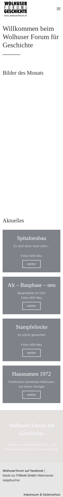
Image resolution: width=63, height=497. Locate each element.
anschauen (31, 112)
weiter (31, 264)
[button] (58, 9)
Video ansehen (31, 198)
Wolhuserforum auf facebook (23, 470)
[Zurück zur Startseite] (15, 9)
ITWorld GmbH (26, 475)
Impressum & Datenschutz (42, 494)
